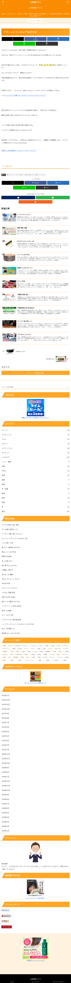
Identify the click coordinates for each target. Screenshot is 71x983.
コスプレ (33, 174)
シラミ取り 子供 (7, 543)
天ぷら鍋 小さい (7, 561)
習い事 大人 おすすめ (9, 565)
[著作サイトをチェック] (18, 197)
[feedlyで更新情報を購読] (53, 197)
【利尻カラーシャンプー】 (35, 960)
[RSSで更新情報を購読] (35, 202)
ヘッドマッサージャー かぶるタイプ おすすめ (18, 624)
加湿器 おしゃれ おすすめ (11, 633)
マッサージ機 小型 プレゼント (12, 534)
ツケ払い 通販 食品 (8, 592)
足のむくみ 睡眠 (7, 574)
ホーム (12, 981)
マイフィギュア (41, 174)
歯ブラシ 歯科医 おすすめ (11, 547)
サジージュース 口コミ (10, 588)
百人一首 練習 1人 (8, 628)
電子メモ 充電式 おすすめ (11, 601)
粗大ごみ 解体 (7, 610)
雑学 (4, 174)
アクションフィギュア (14, 174)
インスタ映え (25, 174)
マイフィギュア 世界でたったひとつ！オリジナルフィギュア (24, 95)
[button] (47, 44)
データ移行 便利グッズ (10, 529)
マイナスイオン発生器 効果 (11, 620)
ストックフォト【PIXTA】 (35, 898)
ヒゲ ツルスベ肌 (7, 615)
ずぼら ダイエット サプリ (11, 579)
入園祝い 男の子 (7, 570)
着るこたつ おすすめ (9, 552)
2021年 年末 (6, 583)
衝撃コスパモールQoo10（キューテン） (36, 417)
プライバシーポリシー (59, 981)
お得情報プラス (35, 2)
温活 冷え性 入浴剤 (8, 597)
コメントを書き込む (35, 373)
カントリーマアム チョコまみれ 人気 (15, 538)
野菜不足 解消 (7, 556)
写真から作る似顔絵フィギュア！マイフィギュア (18, 150)
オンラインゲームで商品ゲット (35, 683)
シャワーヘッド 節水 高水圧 (11, 606)
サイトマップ (35, 981)
